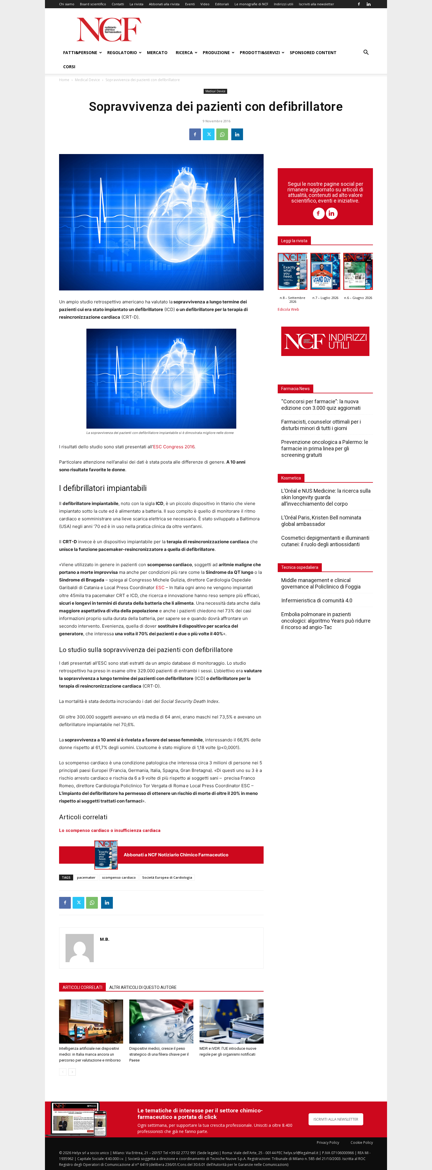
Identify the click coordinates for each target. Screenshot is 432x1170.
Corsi (69, 66)
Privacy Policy (328, 1142)
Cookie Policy (362, 1142)
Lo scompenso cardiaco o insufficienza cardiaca (109, 830)
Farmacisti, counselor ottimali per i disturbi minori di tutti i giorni (321, 425)
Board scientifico (93, 4)
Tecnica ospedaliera (299, 567)
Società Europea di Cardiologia (167, 877)
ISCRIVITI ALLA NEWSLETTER (336, 1119)
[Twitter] (209, 134)
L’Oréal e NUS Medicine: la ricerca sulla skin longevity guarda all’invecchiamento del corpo (326, 497)
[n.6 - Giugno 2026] (358, 273)
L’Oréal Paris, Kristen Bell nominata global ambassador (321, 520)
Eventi (190, 4)
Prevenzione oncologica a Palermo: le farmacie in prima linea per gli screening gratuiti (324, 448)
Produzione (216, 52)
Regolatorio (122, 52)
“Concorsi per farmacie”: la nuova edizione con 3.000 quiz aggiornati (321, 404)
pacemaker (86, 877)
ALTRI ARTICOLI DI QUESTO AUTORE (143, 987)
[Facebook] (358, 4)
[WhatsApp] (222, 134)
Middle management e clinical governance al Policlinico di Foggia (321, 583)
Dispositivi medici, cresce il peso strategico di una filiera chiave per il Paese (159, 1054)
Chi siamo (66, 4)
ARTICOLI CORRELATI (82, 987)
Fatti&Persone (80, 52)
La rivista (136, 4)
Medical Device (87, 79)
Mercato (157, 52)
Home (64, 79)
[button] (366, 53)
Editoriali (222, 4)
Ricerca (184, 52)
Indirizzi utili (283, 4)
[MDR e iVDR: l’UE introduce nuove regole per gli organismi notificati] (232, 1021)
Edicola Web (288, 309)
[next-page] (72, 1072)
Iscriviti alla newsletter (316, 4)
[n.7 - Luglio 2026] (325, 273)
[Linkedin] (368, 4)
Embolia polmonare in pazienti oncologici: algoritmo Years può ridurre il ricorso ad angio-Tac (326, 620)
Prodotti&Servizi (260, 52)
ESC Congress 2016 (173, 446)
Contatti (118, 4)
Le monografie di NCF (251, 4)
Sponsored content (313, 52)
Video (205, 4)
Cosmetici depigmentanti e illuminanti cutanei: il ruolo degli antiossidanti (325, 541)
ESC (160, 587)
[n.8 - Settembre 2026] (106, 855)
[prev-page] (62, 1072)
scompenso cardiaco (119, 877)
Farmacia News (295, 388)
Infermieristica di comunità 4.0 (316, 600)
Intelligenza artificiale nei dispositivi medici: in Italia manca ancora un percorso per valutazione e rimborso (90, 1054)
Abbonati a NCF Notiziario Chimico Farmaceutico (176, 855)
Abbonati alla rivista (164, 4)
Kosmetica (291, 478)
